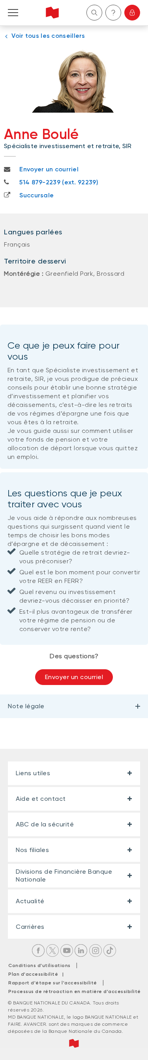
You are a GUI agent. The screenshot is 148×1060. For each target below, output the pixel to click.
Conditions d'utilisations (39, 965)
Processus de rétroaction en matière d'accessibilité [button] (74, 991)
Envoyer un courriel (74, 677)
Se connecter (132, 12)
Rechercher (94, 12)
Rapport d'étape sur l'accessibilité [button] (52, 983)
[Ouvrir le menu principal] (13, 12)
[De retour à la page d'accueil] (52, 13)
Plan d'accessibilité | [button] (38, 974)
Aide (113, 12)
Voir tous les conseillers (48, 35)
